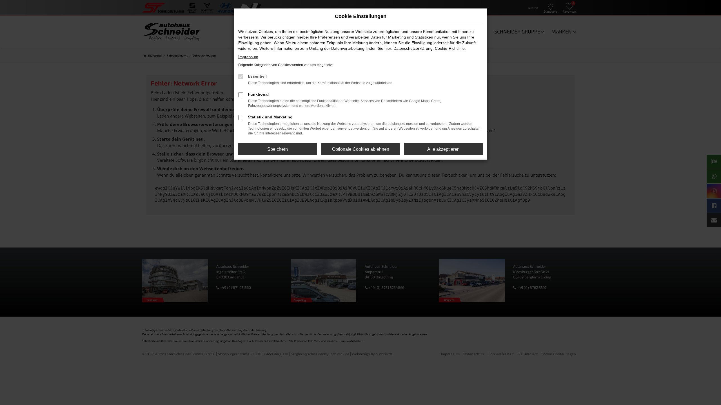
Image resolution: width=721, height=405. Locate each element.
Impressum (248, 57)
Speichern (277, 149)
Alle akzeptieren (443, 149)
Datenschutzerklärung (413, 48)
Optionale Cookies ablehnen (360, 149)
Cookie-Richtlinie (450, 48)
